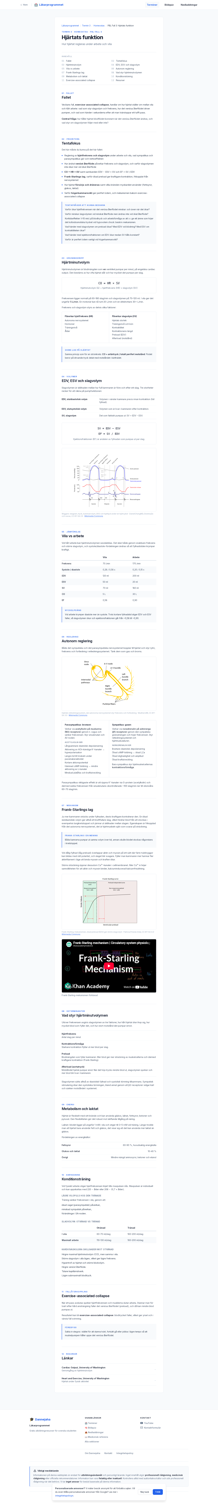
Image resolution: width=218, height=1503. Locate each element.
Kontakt (108, 1453)
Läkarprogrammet (70, 25)
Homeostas (99, 25)
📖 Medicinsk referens (96, 1437)
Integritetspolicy (124, 1453)
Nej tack (144, 1492)
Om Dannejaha (92, 1453)
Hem (25, 4)
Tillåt (157, 1492)
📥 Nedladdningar (94, 1432)
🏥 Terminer (91, 1423)
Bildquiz (169, 4)
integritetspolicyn (64, 1495)
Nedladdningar (189, 4)
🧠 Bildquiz (90, 1427)
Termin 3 (86, 25)
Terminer (152, 4)
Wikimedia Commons (93, 516)
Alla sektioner (92, 1441)
